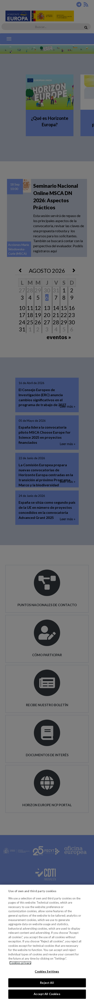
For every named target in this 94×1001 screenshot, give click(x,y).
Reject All (47, 982)
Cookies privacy (20, 963)
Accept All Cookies (47, 994)
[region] (47, 943)
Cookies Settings (47, 971)
